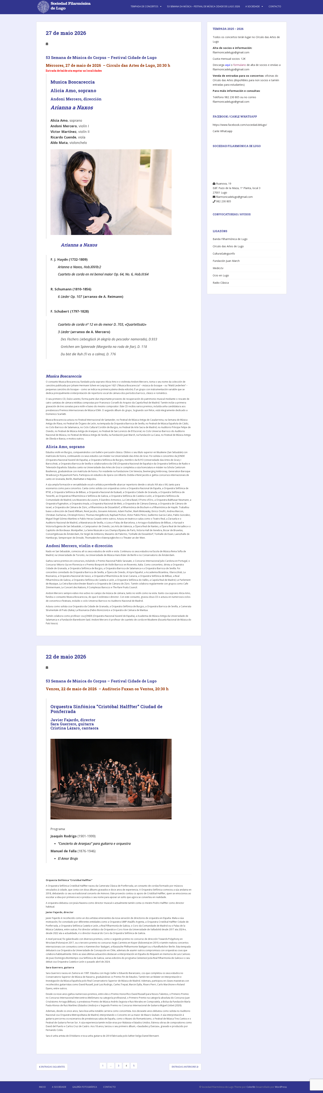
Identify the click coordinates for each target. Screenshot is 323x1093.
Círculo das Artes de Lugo (228, 246)
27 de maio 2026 (66, 32)
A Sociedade (252, 6)
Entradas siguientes (53, 1066)
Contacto (275, 6)
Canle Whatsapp (222, 131)
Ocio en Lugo (221, 275)
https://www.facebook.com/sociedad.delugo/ (240, 125)
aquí (227, 65)
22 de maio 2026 (66, 656)
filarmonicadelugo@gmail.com (231, 52)
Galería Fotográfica (84, 1087)
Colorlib (251, 1087)
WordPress (281, 1087)
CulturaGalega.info (224, 253)
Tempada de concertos (144, 6)
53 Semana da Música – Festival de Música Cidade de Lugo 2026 (203, 6)
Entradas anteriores (184, 1066)
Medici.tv (218, 268)
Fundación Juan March (226, 261)
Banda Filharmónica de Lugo (230, 239)
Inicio (42, 1087)
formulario (239, 65)
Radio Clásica (221, 282)
